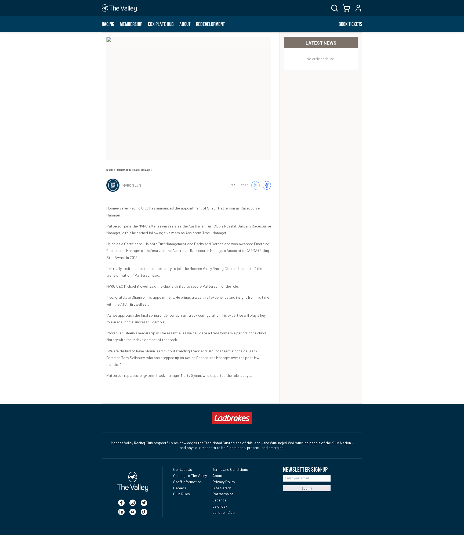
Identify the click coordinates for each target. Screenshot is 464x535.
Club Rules (181, 493)
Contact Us (182, 469)
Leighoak (219, 506)
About (184, 24)
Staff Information (187, 481)
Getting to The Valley (190, 475)
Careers (179, 488)
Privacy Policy (223, 481)
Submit (307, 488)
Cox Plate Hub (161, 24)
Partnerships (223, 493)
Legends (219, 500)
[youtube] (132, 512)
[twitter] (144, 503)
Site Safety (221, 488)
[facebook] (121, 503)
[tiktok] (144, 512)
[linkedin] (121, 512)
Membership (131, 24)
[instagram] (132, 503)
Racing (108, 24)
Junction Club (223, 512)
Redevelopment (210, 24)
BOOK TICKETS (350, 24)
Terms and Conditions (230, 469)
